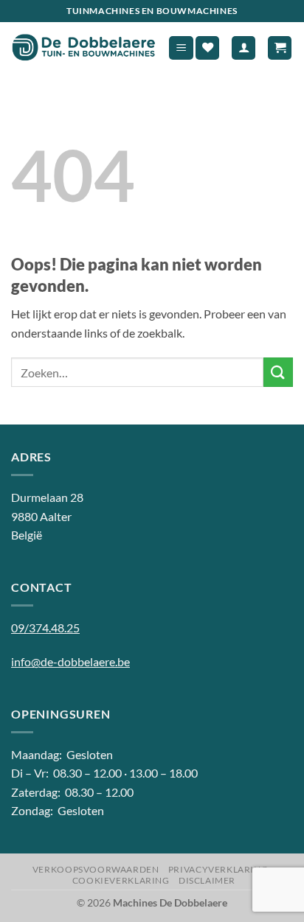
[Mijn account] (243, 48)
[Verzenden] (278, 371)
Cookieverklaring (121, 880)
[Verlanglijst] (207, 48)
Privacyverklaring (218, 869)
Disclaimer (207, 880)
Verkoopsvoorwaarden (95, 869)
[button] (181, 48)
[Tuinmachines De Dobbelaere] (83, 48)
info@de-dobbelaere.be (70, 661)
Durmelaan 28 (47, 497)
